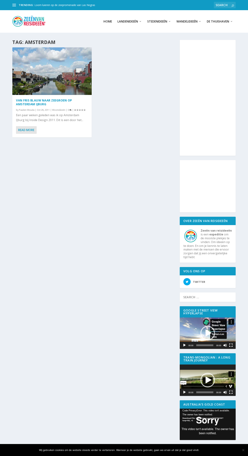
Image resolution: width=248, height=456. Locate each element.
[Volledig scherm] (231, 345)
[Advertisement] (209, 98)
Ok (205, 450)
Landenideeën (127, 21)
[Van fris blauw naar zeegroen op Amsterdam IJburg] (52, 71)
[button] (207, 333)
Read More (26, 130)
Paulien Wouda (26, 109)
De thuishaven (218, 21)
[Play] (184, 345)
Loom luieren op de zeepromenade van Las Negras (64, 5)
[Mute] (225, 345)
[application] (208, 333)
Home (107, 21)
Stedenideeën (157, 21)
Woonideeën (58, 109)
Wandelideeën (187, 21)
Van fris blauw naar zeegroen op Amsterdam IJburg (44, 102)
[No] (243, 450)
